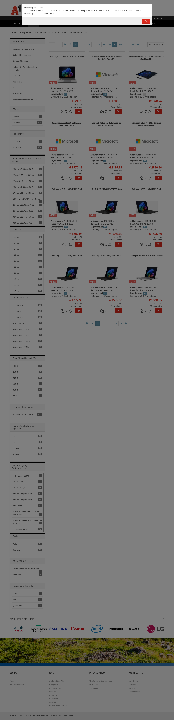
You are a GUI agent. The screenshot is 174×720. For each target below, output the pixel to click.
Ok (145, 21)
